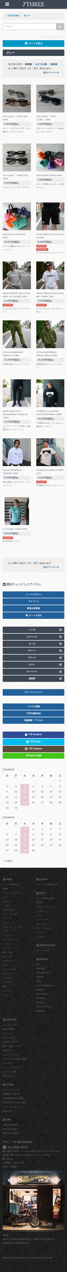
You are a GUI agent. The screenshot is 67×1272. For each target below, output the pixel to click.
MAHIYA (40, 1002)
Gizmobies (40, 998)
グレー (26, 16)
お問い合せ (8, 1076)
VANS (38, 981)
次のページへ (50, 73)
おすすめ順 (41, 64)
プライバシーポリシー (12, 1107)
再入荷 (6, 889)
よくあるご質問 (9, 1072)
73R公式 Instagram (11, 1133)
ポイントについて (10, 1055)
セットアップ (8, 935)
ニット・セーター (10, 914)
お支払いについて (10, 1042)
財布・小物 (8, 952)
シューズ (7, 948)
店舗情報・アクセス (11, 1094)
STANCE (39, 977)
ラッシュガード (9, 969)
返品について (8, 1050)
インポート (8, 991)
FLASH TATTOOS (44, 1007)
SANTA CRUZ (42, 994)
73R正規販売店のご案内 (13, 1098)
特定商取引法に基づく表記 (14, 1102)
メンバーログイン (10, 1025)
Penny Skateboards (44, 985)
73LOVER (40, 968)
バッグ (6, 965)
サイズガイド (8, 1063)
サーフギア (8, 978)
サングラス (8, 957)
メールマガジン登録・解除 (14, 1059)
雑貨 (5, 986)
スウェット (8, 918)
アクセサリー (8, 961)
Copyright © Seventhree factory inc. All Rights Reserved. (27, 1258)
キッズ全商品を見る (45, 898)
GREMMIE (40, 990)
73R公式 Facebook (11, 1125)
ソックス (7, 944)
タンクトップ (8, 923)
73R (38, 964)
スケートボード (43, 950)
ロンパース (41, 924)
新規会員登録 (8, 1029)
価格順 (53, 64)
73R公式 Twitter (10, 1129)
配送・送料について (11, 1046)
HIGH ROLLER (42, 973)
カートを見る (8, 1038)
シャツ (6, 897)
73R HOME (13, 16)
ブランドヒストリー (11, 1090)
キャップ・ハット (10, 940)
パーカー (7, 906)
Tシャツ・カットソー (12, 893)
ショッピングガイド (11, 1067)
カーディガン (8, 910)
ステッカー (8, 982)
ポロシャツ (8, 901)
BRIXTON (40, 1011)
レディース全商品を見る (47, 884)
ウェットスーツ (9, 974)
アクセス (8, 1159)
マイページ (8, 1033)
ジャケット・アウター (12, 927)
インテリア (8, 995)
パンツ (6, 931)
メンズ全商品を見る (11, 884)
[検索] (60, 26)
